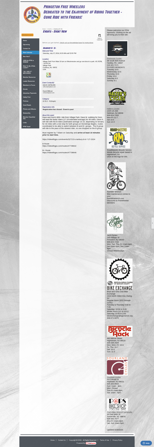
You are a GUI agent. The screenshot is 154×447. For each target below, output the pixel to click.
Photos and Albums (29, 109)
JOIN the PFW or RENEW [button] (28, 61)
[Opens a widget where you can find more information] (146, 443)
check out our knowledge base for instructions (76, 43)
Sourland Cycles (114, 377)
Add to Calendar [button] (99, 37)
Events (50, 29)
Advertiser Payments (29, 93)
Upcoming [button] (26, 44)
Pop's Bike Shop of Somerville (119, 412)
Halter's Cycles (113, 109)
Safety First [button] (26, 97)
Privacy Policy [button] (117, 440)
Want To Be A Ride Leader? (29, 66)
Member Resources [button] (29, 77)
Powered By (81, 443)
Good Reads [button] (27, 105)
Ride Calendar (27, 52)
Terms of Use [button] (104, 440)
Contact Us (26, 48)
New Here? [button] (26, 56)
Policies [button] (25, 101)
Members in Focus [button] (29, 85)
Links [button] (25, 122)
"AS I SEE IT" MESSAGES (27, 72)
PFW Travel (26, 126)
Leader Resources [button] (29, 81)
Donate (25, 89)
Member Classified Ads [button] (29, 117)
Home (25, 40)
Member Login (27, 35)
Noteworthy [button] (26, 113)
